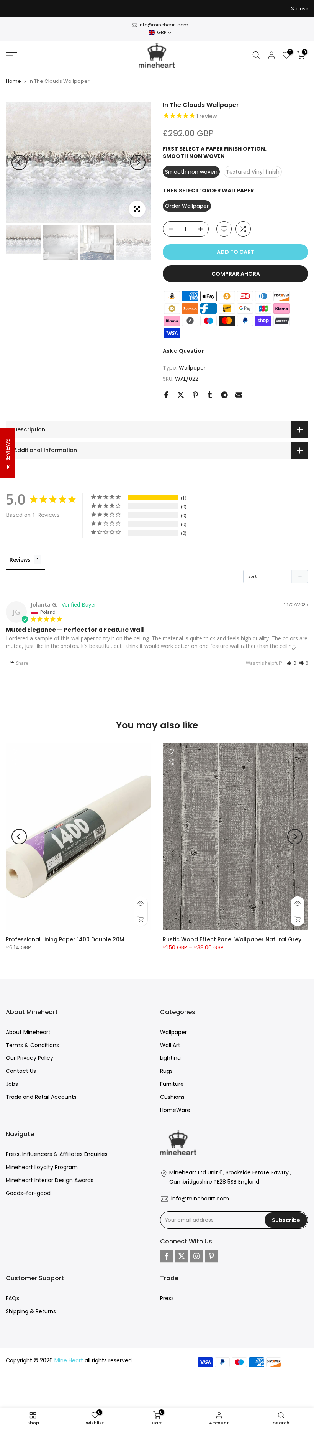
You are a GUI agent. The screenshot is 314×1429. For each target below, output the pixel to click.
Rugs (166, 1071)
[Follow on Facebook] (166, 1256)
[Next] (138, 162)
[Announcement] (157, 8)
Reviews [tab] (20, 559)
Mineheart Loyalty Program (42, 1167)
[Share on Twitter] (180, 394)
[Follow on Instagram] (196, 1256)
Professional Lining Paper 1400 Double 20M (65, 939)
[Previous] (19, 162)
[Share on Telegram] (224, 394)
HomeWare (175, 1110)
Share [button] (21, 663)
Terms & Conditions (32, 1045)
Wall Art (170, 1045)
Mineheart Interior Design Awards (49, 1180)
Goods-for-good (28, 1193)
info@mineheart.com (163, 24)
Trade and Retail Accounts (41, 1097)
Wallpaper (192, 368)
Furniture (172, 1084)
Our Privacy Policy (29, 1058)
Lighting (170, 1058)
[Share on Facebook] (166, 394)
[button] (291, 663)
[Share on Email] (239, 394)
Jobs (12, 1084)
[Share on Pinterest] (195, 394)
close (16, 9)
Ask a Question (184, 351)
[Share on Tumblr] (209, 394)
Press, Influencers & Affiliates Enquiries (57, 1154)
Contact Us (21, 1071)
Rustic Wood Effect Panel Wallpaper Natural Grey (232, 939)
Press (167, 1298)
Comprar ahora (235, 274)
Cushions (172, 1097)
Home (13, 81)
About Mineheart (28, 1032)
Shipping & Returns (31, 1311)
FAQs (12, 1298)
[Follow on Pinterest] (211, 1256)
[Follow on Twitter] (181, 1256)
